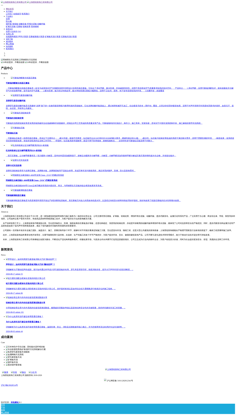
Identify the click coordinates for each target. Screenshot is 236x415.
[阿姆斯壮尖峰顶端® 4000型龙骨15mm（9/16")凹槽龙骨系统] (37, 175)
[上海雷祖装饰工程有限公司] (118, 2)
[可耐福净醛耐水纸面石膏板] (23, 78)
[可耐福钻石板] (18, 128)
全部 (8, 19)
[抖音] (14, 372)
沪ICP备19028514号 (9, 385)
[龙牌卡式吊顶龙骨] (20, 160)
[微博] (5, 372)
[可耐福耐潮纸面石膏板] (21, 190)
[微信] (23, 372)
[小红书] (33, 372)
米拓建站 (15, 402)
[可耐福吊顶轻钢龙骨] (20, 113)
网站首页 (10, 9)
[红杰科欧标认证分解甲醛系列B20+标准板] (30, 145)
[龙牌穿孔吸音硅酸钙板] (21, 95)
